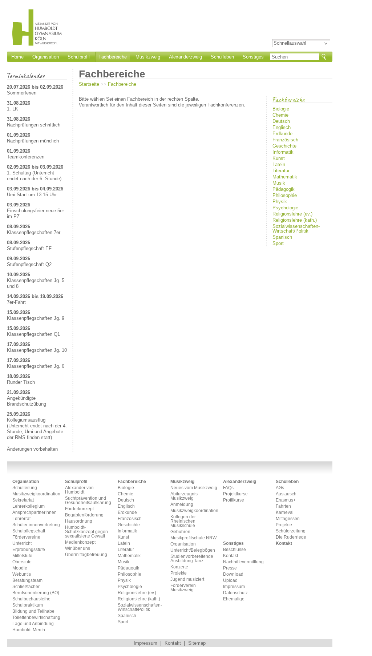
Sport (278, 243)
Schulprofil (79, 57)
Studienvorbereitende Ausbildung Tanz (191, 558)
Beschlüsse (234, 549)
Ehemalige (233, 599)
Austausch (286, 494)
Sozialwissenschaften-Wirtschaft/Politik (296, 228)
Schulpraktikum (27, 605)
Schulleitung (24, 488)
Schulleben (222, 57)
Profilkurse (233, 500)
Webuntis (21, 574)
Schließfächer (26, 586)
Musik (278, 183)
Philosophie (284, 195)
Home (17, 57)
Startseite (89, 84)
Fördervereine (26, 537)
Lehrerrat (21, 518)
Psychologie (285, 207)
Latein (278, 164)
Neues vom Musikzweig (193, 488)
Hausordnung (78, 521)
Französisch (285, 139)
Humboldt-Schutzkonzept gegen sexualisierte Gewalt (86, 532)
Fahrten (283, 506)
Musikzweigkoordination (36, 494)
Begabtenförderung (84, 515)
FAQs (228, 488)
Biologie (280, 108)
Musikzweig (148, 57)
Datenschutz (235, 593)
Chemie (280, 115)
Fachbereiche (122, 84)
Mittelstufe (22, 556)
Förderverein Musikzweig (183, 587)
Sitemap (197, 643)
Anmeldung (181, 504)
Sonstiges (253, 57)
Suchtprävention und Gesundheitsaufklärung (88, 500)
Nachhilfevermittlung (243, 562)
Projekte (178, 573)
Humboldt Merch (28, 630)
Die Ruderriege (291, 537)
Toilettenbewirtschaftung (36, 617)
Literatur (281, 170)
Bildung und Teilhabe (33, 611)
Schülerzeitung (291, 531)
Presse (230, 568)
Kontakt (230, 556)
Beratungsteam (27, 580)
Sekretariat (23, 500)
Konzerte (179, 567)
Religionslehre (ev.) (292, 214)
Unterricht (22, 543)
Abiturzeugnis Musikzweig (184, 496)
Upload (230, 580)
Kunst (278, 158)
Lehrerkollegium (28, 506)
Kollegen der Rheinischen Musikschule (183, 521)
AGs (280, 488)
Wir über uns (77, 548)
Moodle (19, 568)
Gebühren (180, 532)
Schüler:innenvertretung (36, 525)
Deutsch (281, 121)
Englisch (281, 127)
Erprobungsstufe (28, 549)
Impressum (234, 586)
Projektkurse (235, 494)
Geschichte (284, 146)
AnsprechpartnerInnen (34, 512)
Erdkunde (282, 133)
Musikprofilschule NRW (193, 538)
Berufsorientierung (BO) (35, 593)
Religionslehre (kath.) (294, 220)
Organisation (45, 57)
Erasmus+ (286, 500)
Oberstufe (22, 562)
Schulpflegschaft (28, 531)
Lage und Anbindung (33, 623)
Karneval (285, 512)
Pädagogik (283, 189)
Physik (279, 201)
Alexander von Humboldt (79, 490)
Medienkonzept (80, 542)
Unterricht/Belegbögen (192, 550)
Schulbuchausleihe (31, 599)
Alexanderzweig (185, 57)
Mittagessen (288, 518)
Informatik (283, 152)
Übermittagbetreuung (86, 554)
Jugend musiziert (187, 579)
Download (233, 574)
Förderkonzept (79, 509)
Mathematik (284, 176)
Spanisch (282, 237)
